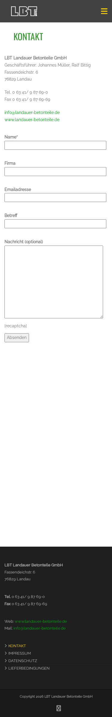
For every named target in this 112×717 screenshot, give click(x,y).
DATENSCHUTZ (22, 661)
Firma (10, 163)
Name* (11, 137)
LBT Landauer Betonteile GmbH (69, 697)
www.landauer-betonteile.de (31, 119)
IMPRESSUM (19, 653)
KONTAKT (17, 646)
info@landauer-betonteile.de (32, 112)
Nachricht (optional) (23, 241)
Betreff (10, 215)
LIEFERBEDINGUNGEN (29, 668)
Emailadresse (17, 189)
